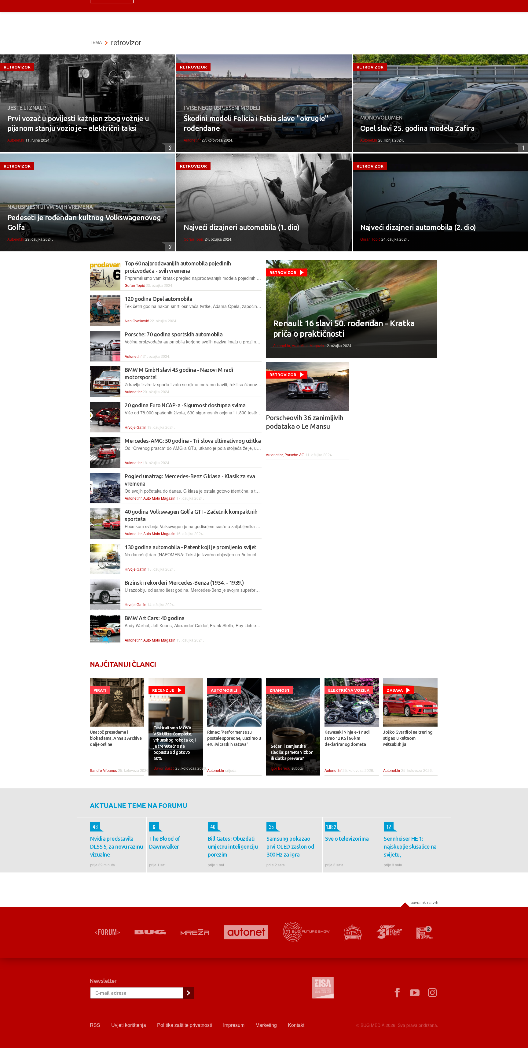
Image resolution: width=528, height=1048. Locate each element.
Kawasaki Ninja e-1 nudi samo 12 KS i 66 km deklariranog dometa (347, 738)
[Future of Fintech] (425, 932)
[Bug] (150, 932)
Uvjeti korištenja (128, 1024)
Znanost (280, 690)
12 (387, 827)
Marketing (266, 1024)
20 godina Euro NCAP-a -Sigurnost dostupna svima (185, 405)
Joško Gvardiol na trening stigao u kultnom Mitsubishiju (407, 738)
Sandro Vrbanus (103, 770)
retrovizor (17, 67)
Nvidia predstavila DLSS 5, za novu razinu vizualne (116, 846)
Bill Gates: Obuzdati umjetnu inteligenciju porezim (233, 846)
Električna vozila (348, 690)
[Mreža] (195, 932)
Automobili (224, 690)
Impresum (233, 1024)
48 (94, 827)
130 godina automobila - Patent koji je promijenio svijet (190, 547)
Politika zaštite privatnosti (184, 1024)
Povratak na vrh (424, 902)
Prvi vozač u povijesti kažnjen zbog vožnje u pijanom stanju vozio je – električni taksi (78, 123)
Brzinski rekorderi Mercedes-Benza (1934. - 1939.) (184, 583)
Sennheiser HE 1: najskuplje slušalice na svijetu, (410, 846)
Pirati (100, 690)
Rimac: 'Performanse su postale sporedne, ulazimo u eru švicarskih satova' (234, 738)
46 (211, 827)
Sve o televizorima (347, 838)
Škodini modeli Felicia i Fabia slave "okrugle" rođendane (256, 123)
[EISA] (323, 988)
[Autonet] (246, 932)
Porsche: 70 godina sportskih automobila (173, 334)
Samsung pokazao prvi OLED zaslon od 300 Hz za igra (290, 846)
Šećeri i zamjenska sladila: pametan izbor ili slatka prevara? (292, 752)
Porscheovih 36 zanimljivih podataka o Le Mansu (304, 422)
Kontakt (296, 1024)
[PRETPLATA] (188, 992)
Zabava (395, 690)
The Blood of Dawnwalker (164, 842)
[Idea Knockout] (353, 932)
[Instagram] (432, 993)
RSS (95, 1024)
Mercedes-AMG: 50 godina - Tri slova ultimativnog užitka (193, 441)
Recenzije (163, 690)
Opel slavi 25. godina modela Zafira (417, 128)
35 (270, 827)
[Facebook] (397, 993)
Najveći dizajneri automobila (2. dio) (418, 227)
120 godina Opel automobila (158, 299)
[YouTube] (414, 993)
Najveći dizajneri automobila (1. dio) (241, 227)
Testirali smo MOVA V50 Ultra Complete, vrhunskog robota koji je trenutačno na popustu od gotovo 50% (174, 743)
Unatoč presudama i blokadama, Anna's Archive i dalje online (117, 738)
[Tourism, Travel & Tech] (389, 932)
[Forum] (107, 932)
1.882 (330, 827)
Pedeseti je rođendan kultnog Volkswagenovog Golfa (84, 222)
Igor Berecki (281, 768)
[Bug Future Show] (306, 932)
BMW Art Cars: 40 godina (155, 618)
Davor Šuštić (163, 768)
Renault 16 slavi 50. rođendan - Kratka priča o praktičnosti (344, 328)
